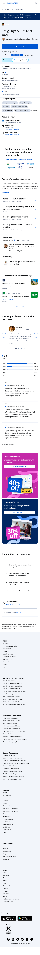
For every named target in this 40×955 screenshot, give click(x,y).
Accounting (6, 644)
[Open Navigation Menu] (4, 3)
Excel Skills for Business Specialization (14, 731)
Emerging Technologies (10, 103)
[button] (34, 110)
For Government (8, 819)
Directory (6, 894)
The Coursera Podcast (9, 856)
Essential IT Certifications (10, 766)
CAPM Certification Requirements (12, 758)
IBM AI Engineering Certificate (11, 697)
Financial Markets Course (10, 734)
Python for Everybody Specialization (13, 742)
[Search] (36, 3)
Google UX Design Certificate (11, 694)
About (5, 793)
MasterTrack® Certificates (10, 811)
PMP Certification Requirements (12, 774)
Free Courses (7, 830)
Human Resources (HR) (9, 657)
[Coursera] (12, 3)
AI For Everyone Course (10, 723)
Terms (5, 878)
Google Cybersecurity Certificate (12, 683)
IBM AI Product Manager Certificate (13, 699)
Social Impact (7, 827)
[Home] (2, 9)
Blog (4, 854)
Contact (5, 888)
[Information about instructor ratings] (14, 240)
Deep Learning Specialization (11, 729)
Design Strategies (25, 103)
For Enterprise (7, 817)
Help (4, 883)
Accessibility (6, 886)
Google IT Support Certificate (11, 689)
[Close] (35, 15)
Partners (5, 849)
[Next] (36, 335)
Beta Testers (7, 851)
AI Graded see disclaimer (12, 129)
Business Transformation (19, 107)
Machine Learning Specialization (12, 737)
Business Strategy (17, 9)
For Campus (6, 822)
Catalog (5, 803)
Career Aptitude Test (9, 755)
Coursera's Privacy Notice (9, 629)
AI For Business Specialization (11, 721)
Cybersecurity (7, 649)
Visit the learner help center (16, 605)
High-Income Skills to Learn (11, 769)
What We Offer (7, 795)
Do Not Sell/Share (8, 902)
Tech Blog (6, 859)
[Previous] (4, 335)
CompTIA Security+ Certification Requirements (16, 763)
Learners (5, 846)
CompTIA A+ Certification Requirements (14, 761)
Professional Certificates (10, 809)
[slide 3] (21, 348)
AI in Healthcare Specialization (11, 726)
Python (5, 665)
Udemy (5, 832)
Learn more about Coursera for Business (18, 159)
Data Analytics (7, 651)
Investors (6, 875)
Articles (5, 891)
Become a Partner (8, 824)
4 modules (6, 66)
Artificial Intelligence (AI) (10, 646)
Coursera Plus (7, 806)
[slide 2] (18, 348)
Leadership (6, 798)
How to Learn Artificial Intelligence (13, 771)
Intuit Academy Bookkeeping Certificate (14, 705)
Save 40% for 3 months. (22, 17)
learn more (19, 612)
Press (5, 873)
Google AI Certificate (9, 681)
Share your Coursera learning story (13, 779)
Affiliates (5, 896)
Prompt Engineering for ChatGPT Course (15, 739)
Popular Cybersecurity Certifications (13, 777)
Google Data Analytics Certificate (12, 686)
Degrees (5, 814)
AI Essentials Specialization (11, 718)
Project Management (9, 662)
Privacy (5, 881)
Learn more (29, 55)
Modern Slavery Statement (11, 899)
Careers (5, 801)
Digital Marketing (8, 654)
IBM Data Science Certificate (11, 702)
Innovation (6, 107)
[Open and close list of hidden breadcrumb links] (8, 9)
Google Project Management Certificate (14, 691)
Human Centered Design (22, 110)
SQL (4, 667)
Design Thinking (7, 110)
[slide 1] (16, 348)
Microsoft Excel (7, 659)
